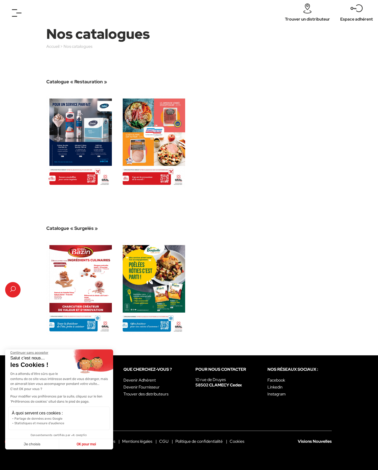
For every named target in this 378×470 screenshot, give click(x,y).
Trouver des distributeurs (145, 394)
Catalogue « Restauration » (76, 82)
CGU (163, 441)
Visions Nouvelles (315, 441)
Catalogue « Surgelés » (72, 228)
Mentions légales (137, 441)
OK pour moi (86, 444)
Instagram (276, 394)
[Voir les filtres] (13, 289)
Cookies (237, 441)
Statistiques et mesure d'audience (39, 423)
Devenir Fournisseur (141, 387)
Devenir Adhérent (139, 380)
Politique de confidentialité (199, 441)
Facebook (276, 380)
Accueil (52, 46)
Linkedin (275, 387)
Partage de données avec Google (38, 418)
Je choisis (32, 444)
